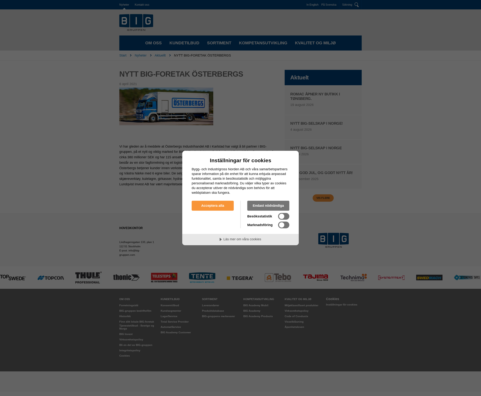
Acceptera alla (212, 205)
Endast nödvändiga (268, 205)
